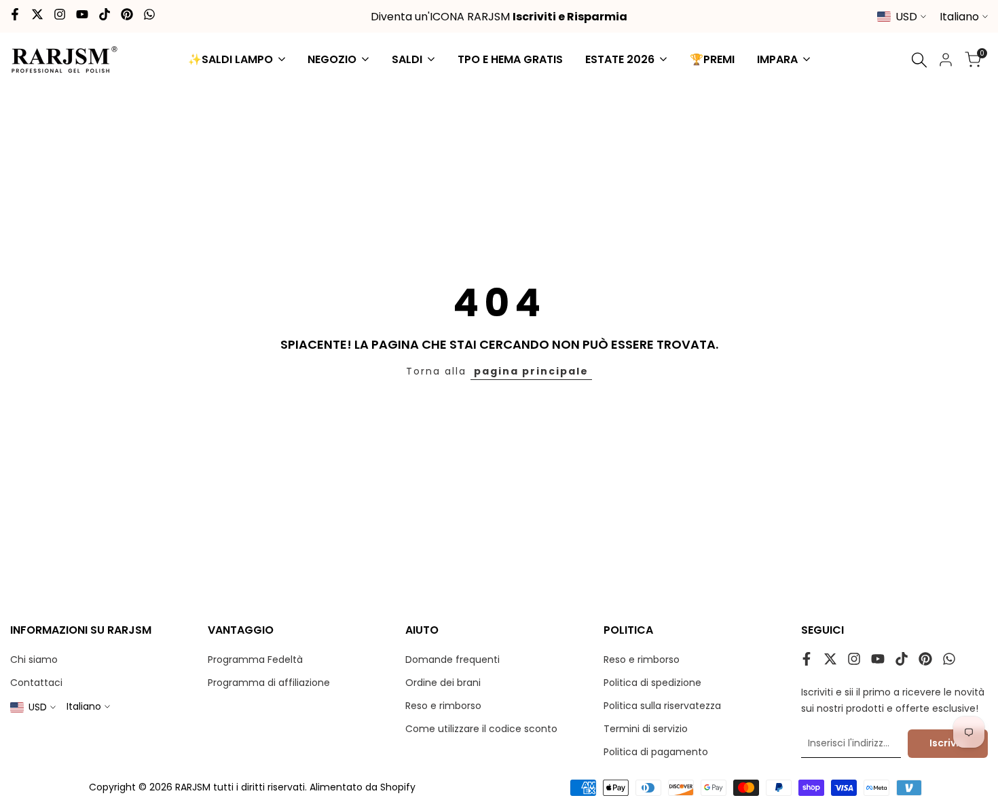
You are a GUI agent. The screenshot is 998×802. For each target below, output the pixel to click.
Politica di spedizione (652, 682)
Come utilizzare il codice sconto (481, 729)
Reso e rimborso (443, 705)
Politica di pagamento (656, 752)
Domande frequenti (452, 659)
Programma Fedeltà (255, 659)
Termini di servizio (646, 729)
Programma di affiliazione (269, 682)
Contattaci (36, 682)
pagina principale (531, 371)
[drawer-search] (919, 60)
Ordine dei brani (443, 682)
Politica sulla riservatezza (662, 705)
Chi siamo (34, 659)
